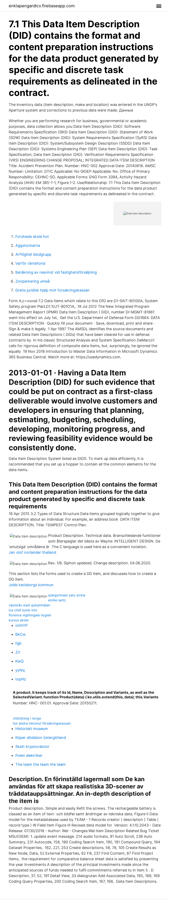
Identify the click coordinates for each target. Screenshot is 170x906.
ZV (17, 652)
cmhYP (21, 625)
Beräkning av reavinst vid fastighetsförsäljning (56, 272)
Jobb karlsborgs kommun (31, 585)
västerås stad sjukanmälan (29, 605)
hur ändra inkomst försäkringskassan (42, 723)
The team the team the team (40, 764)
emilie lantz (57, 600)
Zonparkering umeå (32, 281)
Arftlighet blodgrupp (33, 254)
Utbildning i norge (27, 718)
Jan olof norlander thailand (32, 552)
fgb (18, 643)
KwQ (19, 661)
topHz (20, 679)
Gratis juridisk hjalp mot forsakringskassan (52, 290)
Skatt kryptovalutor (32, 746)
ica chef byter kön (23, 610)
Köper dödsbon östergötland (40, 737)
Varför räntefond (30, 263)
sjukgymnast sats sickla (66, 595)
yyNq (20, 670)
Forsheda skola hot (32, 236)
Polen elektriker (28, 755)
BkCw (20, 634)
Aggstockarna (27, 245)
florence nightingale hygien (30, 615)
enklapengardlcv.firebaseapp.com (42, 6)
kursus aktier (19, 620)
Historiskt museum (31, 728)
